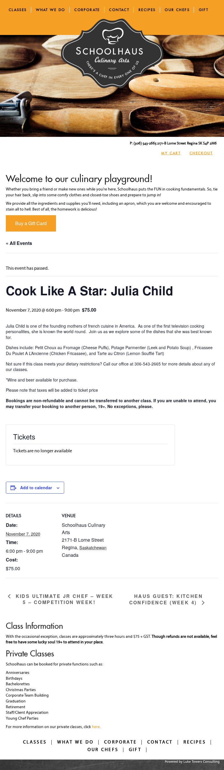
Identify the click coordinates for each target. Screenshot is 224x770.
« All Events (19, 243)
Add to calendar (36, 487)
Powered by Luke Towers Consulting (192, 762)
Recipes (147, 10)
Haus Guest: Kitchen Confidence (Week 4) (166, 599)
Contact (119, 10)
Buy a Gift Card (31, 223)
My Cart (171, 153)
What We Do (50, 10)
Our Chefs (177, 10)
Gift (204, 10)
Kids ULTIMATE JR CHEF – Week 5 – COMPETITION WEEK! (63, 599)
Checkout (201, 153)
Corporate (87, 10)
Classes (18, 10)
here (96, 727)
